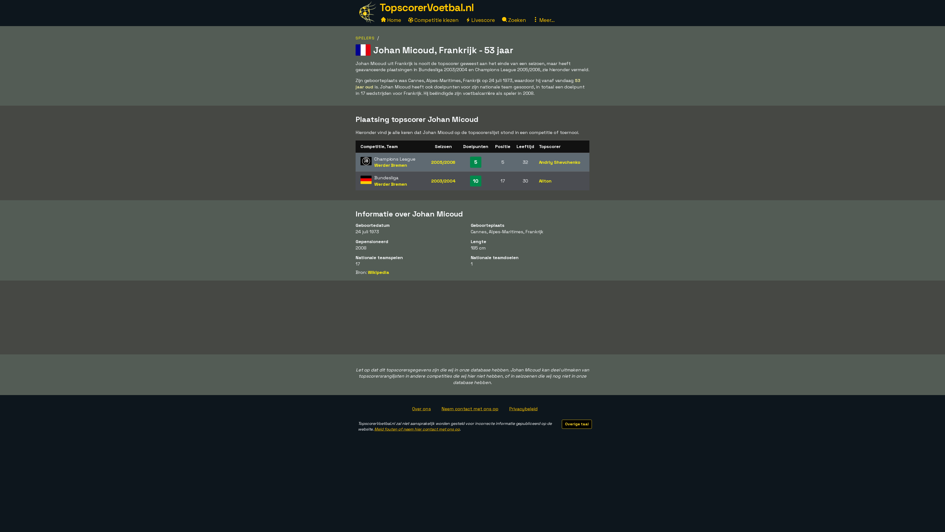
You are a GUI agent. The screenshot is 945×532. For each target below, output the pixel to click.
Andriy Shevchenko (559, 162)
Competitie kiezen (435, 20)
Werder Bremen (390, 165)
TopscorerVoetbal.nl (427, 7)
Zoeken (516, 20)
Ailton (545, 181)
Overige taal (577, 424)
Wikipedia (378, 272)
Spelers (365, 38)
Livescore (482, 20)
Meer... (546, 20)
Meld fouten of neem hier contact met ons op (417, 429)
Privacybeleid (523, 409)
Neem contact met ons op (469, 409)
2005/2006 (443, 162)
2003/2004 (443, 181)
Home (393, 20)
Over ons (421, 409)
